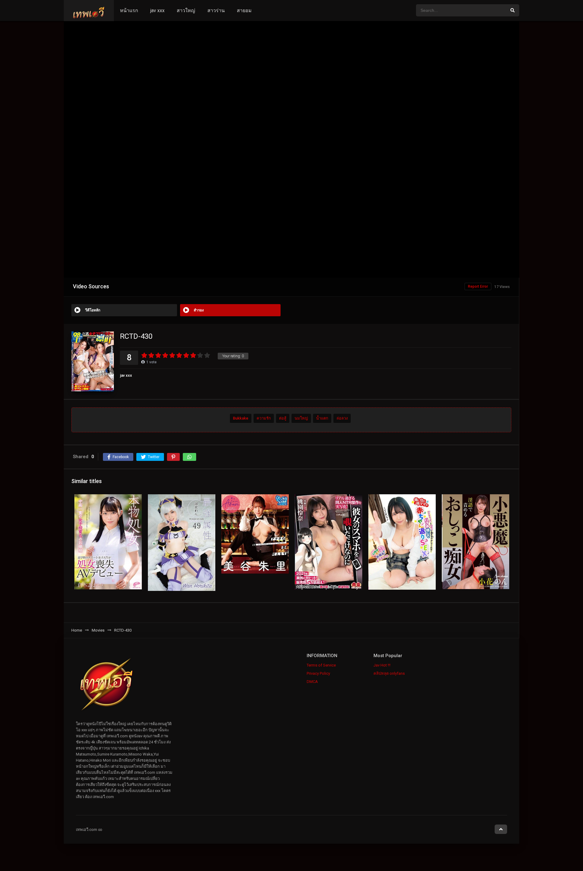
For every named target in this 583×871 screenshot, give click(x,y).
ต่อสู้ (282, 418)
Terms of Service (321, 665)
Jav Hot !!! (381, 665)
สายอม (244, 10)
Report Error (478, 286)
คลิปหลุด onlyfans (389, 673)
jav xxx (157, 10)
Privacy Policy (318, 673)
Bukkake (240, 418)
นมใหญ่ (301, 418)
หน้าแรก (129, 10)
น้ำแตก (322, 418)
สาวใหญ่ (186, 10)
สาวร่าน (216, 10)
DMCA (312, 681)
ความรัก (264, 418)
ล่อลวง (342, 418)
